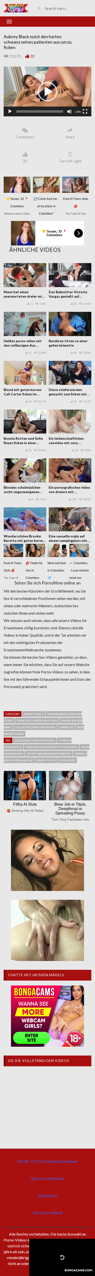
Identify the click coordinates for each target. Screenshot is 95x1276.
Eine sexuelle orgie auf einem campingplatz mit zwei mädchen (68, 540)
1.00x (78, 111)
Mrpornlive (47, 1195)
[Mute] (69, 111)
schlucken (67, 760)
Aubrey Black (33, 714)
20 (32, 56)
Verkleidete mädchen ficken (37, 720)
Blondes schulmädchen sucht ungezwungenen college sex (22, 491)
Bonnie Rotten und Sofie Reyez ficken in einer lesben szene (23, 442)
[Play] (10, 111)
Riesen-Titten (46, 760)
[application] (47, 91)
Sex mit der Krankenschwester (49, 753)
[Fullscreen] (85, 111)
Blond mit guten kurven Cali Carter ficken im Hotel (22, 394)
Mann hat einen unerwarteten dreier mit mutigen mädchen (23, 296)
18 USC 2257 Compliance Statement (47, 1161)
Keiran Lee (66, 727)
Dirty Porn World (47, 1212)
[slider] (39, 111)
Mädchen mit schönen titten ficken (51, 747)
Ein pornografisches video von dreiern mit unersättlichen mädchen (69, 491)
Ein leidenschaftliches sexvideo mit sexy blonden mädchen (66, 442)
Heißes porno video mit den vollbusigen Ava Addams (23, 345)
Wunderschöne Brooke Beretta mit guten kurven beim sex (24, 540)
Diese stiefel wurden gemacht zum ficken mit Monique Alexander (68, 394)
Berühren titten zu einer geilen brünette (68, 343)
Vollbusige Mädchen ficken (35, 740)
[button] (47, 91)
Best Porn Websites (47, 1178)
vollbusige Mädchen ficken (35, 727)
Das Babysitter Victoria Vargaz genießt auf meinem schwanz (68, 296)
